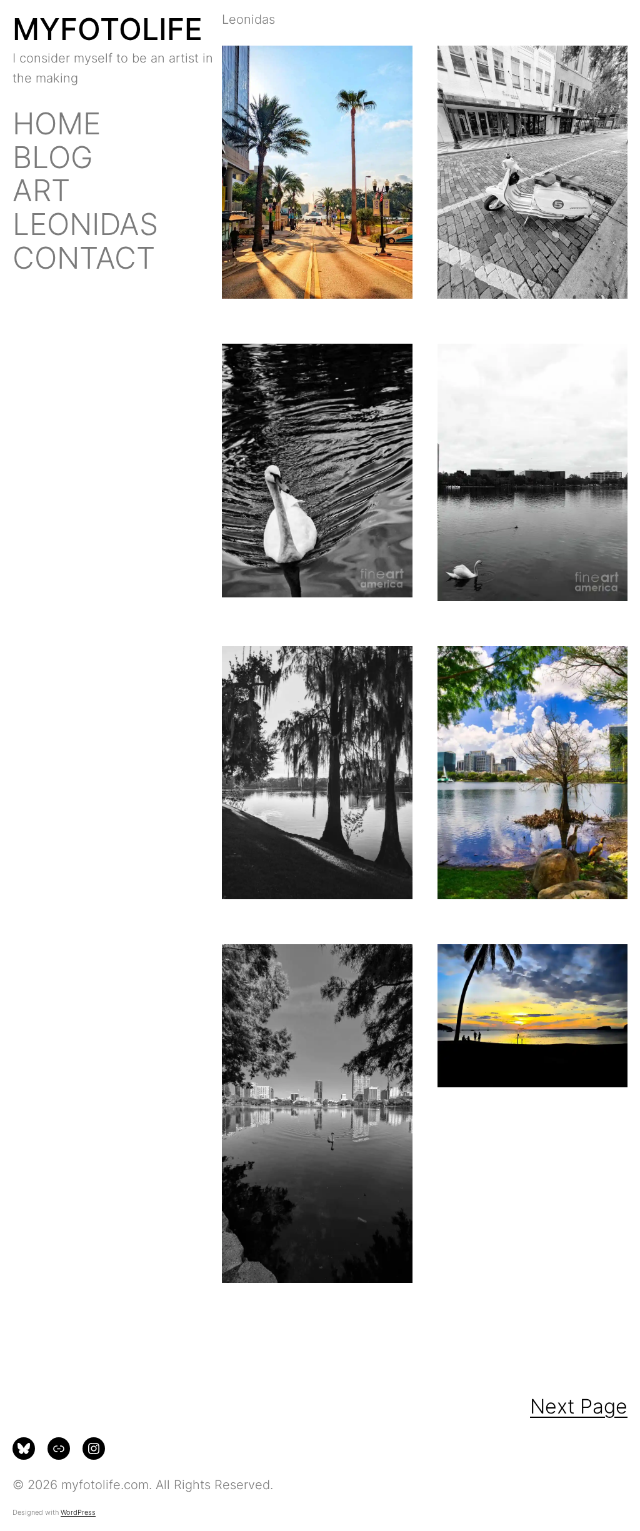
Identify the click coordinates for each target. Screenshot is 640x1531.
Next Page (579, 1406)
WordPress (78, 1512)
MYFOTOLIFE (107, 29)
